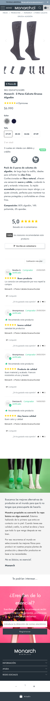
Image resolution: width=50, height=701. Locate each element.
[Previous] (6, 41)
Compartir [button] (12, 296)
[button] (39, 302)
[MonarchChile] (25, 8)
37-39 (35, 134)
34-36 (26, 134)
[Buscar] (39, 8)
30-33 (17, 134)
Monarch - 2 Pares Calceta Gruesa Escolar (22, 289)
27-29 (8, 134)
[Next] (44, 41)
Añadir (27, 696)
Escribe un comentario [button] (26, 246)
